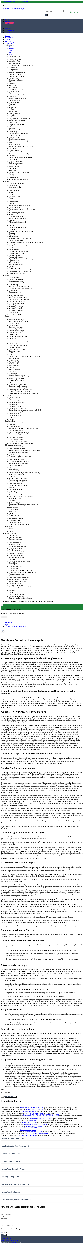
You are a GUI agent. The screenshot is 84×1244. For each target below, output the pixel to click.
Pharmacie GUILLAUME (34, 1113)
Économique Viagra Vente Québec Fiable (16, 1200)
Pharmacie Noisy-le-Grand (35, 1109)
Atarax (11, 50)
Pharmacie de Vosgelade (28, 1130)
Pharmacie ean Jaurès (30, 1111)
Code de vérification (8, 1225)
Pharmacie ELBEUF (36, 1120)
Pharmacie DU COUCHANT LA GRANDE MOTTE (41, 1115)
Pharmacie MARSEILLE (34, 1126)
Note (2, 1216)
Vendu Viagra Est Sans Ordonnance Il (15, 1146)
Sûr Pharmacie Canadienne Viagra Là (15, 1184)
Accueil (7, 19)
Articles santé (9, 43)
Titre (2, 1212)
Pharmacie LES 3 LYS (29, 1122)
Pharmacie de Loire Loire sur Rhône (32, 1108)
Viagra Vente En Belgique (11, 1192)
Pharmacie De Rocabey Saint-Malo (35, 1124)
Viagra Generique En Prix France (14, 1138)
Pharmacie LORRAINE (32, 1128)
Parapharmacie (9, 23)
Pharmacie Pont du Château (27, 1135)
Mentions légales (6, 1238)
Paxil (10, 52)
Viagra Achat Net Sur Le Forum (13, 1169)
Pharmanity (14, 1242)
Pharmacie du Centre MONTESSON (38, 1133)
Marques (8, 28)
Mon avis (4, 1218)
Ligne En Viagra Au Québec (12, 1161)
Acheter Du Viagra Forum (11, 1153)
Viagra (11, 54)
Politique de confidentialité (9, 1240)
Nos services (9, 25)
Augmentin (12, 47)
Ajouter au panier (11, 1096)
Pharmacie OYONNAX (34, 1131)
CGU (2, 1237)
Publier (4, 1235)
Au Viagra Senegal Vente (10, 1177)
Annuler (4, 617)
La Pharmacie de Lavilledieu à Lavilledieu (14, 2)
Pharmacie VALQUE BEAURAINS (41, 1119)
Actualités (8, 39)
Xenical (11, 49)
